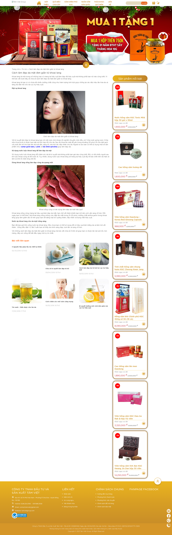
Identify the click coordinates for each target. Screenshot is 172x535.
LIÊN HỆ (110, 3)
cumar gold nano (28, 147)
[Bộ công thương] (19, 518)
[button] (3, 34)
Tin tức (24, 69)
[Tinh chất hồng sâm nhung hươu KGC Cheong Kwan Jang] (130, 249)
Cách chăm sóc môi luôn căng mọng (59, 301)
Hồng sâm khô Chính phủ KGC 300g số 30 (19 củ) (129, 318)
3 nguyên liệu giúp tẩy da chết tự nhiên (27, 247)
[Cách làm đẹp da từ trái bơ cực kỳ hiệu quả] (94, 254)
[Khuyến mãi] (154, 3)
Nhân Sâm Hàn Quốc (85, 3)
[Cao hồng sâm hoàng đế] (130, 149)
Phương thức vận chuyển (106, 500)
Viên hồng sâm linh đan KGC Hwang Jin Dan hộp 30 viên (128, 467)
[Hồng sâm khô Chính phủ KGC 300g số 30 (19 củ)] (130, 298)
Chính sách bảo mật (104, 506)
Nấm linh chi (68, 497)
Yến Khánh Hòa (69, 503)
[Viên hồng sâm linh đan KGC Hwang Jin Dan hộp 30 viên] (130, 448)
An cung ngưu (69, 500)
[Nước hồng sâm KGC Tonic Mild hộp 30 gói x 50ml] (130, 99)
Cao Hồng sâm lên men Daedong (126, 367)
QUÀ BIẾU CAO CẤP (56, 3)
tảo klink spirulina (50, 147)
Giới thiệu (46, 3)
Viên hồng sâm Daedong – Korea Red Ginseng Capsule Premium (128, 218)
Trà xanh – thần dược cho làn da (24, 307)
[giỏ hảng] (158, 3)
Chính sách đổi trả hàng (105, 503)
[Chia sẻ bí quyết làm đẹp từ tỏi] (60, 254)
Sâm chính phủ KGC (70, 3)
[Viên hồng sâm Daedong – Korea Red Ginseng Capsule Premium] (130, 199)
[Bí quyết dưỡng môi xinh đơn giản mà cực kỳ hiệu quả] (94, 291)
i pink (37, 147)
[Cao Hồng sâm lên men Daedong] (130, 348)
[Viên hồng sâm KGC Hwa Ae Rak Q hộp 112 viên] (130, 398)
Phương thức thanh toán (105, 497)
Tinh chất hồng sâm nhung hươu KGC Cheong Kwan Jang (129, 268)
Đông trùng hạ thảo (71, 506)
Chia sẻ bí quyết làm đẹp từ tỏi (57, 268)
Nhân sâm (67, 494)
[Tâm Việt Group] (23, 2)
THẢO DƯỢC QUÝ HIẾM (99, 3)
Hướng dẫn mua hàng (104, 494)
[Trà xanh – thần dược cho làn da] (27, 291)
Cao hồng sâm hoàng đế (130, 167)
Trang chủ (16, 69)
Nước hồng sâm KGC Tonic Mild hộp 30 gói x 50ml (130, 119)
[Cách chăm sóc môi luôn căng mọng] (60, 289)
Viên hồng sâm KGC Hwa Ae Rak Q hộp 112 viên (128, 417)
